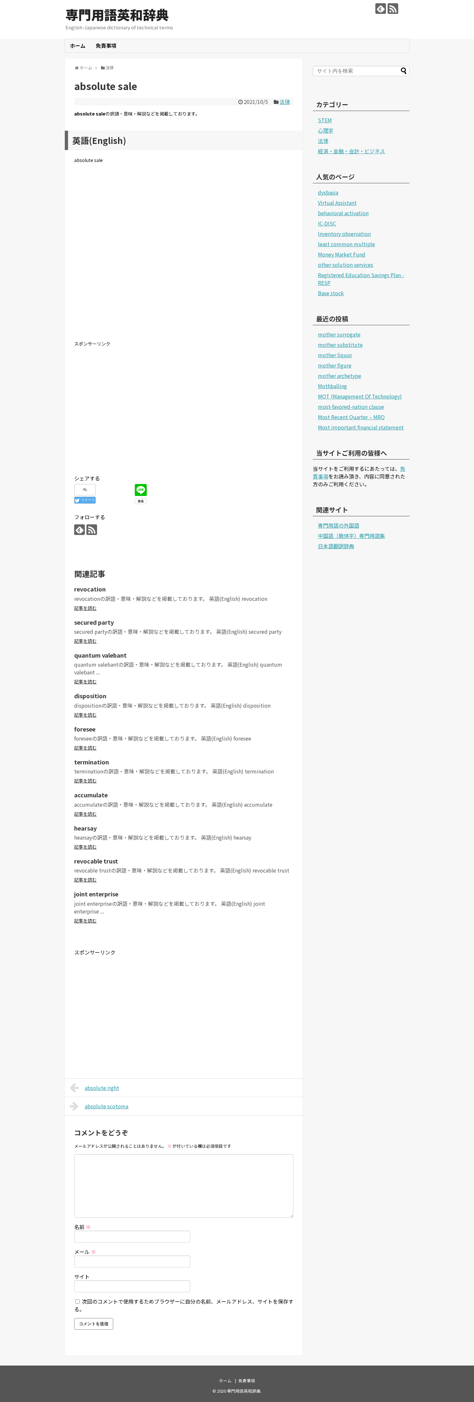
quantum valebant (100, 655)
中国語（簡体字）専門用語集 (351, 536)
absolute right (102, 1088)
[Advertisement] (183, 257)
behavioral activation (343, 213)
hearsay (85, 828)
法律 (285, 102)
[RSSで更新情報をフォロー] (393, 8)
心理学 (325, 130)
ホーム (77, 45)
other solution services (345, 264)
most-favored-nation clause (351, 406)
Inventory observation (344, 233)
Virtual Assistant (337, 203)
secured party (94, 622)
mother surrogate (339, 334)
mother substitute (340, 344)
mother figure (334, 365)
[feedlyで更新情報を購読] (380, 8)
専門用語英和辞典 (117, 14)
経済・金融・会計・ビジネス (351, 151)
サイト (82, 1276)
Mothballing (332, 386)
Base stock (331, 293)
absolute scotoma (106, 1106)
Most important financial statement (361, 427)
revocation (90, 589)
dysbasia (328, 192)
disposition (90, 695)
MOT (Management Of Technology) (360, 396)
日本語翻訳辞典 (336, 546)
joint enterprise (96, 894)
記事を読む (85, 608)
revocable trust (96, 861)
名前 (82, 1227)
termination (91, 762)
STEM (325, 120)
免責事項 (106, 45)
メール (85, 1252)
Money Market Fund (341, 254)
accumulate (91, 795)
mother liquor (335, 355)
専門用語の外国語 (338, 525)
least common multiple (346, 244)
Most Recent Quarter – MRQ (351, 417)
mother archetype (339, 375)
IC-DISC (327, 223)
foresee (84, 729)
